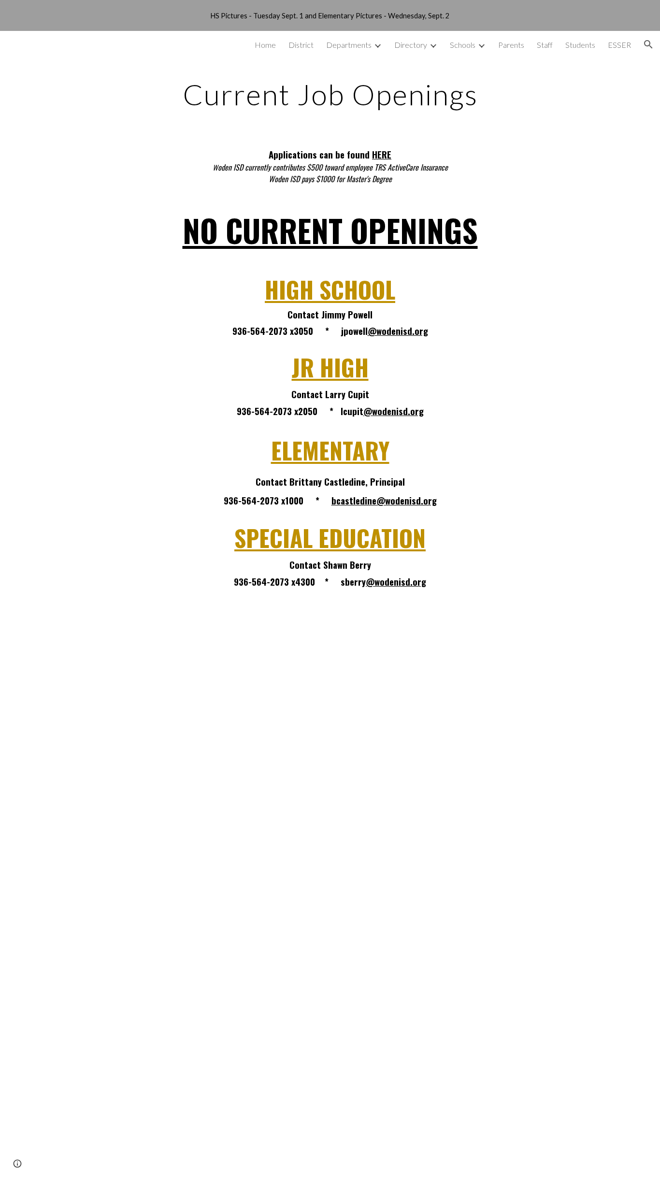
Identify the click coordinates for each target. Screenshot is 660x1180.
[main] (330, 94)
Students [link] (580, 44)
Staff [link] (545, 44)
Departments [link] (349, 44)
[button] (648, 44)
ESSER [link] (619, 44)
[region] (330, 15)
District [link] (301, 44)
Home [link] (265, 44)
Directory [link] (410, 44)
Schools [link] (462, 44)
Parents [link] (511, 44)
